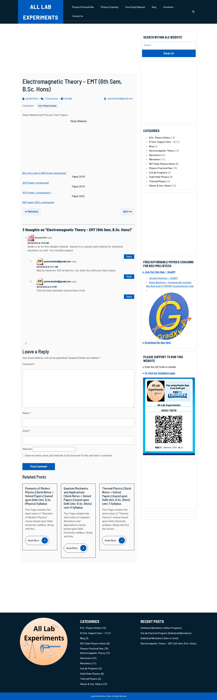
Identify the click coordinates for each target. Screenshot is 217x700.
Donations (168, 7)
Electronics (155, 155)
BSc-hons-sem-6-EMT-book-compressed (44, 173)
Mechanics (154, 159)
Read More (38, 541)
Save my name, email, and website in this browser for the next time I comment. (68, 455)
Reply (129, 256)
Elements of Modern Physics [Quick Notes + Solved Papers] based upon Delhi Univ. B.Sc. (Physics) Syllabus (39, 495)
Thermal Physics (157, 181)
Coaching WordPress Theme (101, 696)
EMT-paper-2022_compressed (38, 202)
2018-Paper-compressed (35, 182)
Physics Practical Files (83, 7)
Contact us (77, 16)
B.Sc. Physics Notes (47, 106)
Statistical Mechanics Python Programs (161, 628)
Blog (154, 7)
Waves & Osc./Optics (160, 185)
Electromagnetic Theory (161, 150)
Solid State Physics (159, 177)
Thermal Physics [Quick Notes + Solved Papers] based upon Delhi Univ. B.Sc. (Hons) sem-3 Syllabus (116, 495)
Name (26, 413)
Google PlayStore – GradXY (163, 278)
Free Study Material (135, 7)
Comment (28, 364)
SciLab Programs (158, 172)
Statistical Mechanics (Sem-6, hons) (159, 638)
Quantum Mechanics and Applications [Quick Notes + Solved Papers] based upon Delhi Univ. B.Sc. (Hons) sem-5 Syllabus (78, 497)
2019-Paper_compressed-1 (36, 192)
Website (27, 449)
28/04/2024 (32, 98)
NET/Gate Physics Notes (162, 163)
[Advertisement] (78, 50)
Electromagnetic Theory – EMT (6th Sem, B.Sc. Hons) (168, 643)
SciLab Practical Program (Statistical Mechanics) (166, 633)
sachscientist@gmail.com (120, 98)
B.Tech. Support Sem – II (162, 142)
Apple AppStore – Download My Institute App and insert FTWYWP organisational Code (170, 284)
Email (26, 430)
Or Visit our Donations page (160, 373)
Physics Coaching (109, 7)
